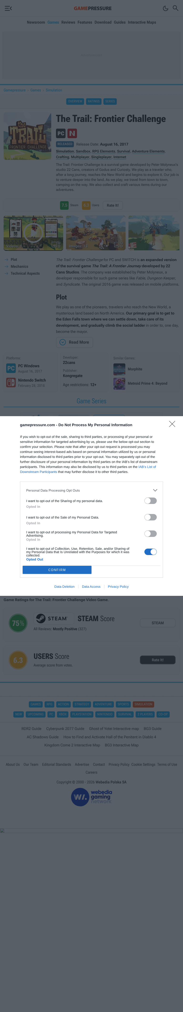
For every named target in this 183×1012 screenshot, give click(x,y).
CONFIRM (57, 570)
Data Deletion (64, 586)
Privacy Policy (118, 586)
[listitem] (91, 490)
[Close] (173, 425)
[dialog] (91, 506)
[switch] (150, 501)
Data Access (91, 586)
